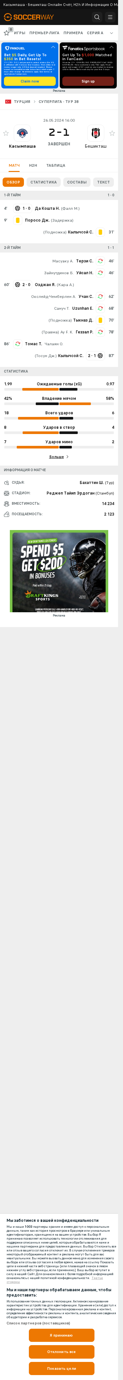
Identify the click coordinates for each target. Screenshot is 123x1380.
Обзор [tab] (13, 182)
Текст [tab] (103, 182)
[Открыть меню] (110, 17)
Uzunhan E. (82, 308)
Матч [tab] (14, 165)
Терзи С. (84, 261)
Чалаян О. (54, 344)
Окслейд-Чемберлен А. (53, 296)
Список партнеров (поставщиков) (39, 1323)
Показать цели (61, 1368)
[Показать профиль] (22, 133)
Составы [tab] (77, 182)
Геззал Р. (84, 332)
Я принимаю (61, 1335)
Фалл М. (70, 208)
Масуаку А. (62, 261)
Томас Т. (33, 344)
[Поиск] (97, 17)
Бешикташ (96, 146)
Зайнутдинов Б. (59, 273)
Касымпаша (22, 146)
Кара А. (65, 284)
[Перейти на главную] (33, 17)
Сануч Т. (62, 308)
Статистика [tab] (44, 182)
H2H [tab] (33, 165)
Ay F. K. (66, 332)
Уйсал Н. (84, 273)
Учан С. (86, 296)
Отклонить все (61, 1351)
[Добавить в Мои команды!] (6, 133)
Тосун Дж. (45, 355)
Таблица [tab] (55, 165)
